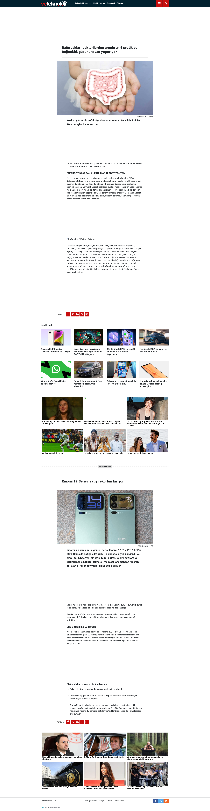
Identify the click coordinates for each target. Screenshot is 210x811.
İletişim (109, 801)
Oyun (102, 3)
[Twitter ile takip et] (161, 801)
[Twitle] (73, 314)
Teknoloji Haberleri (83, 3)
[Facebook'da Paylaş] (68, 314)
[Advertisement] (105, 25)
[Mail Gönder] (87, 314)
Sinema (120, 3)
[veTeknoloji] (54, 3)
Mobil (95, 3)
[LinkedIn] (77, 314)
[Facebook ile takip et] (155, 801)
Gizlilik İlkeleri (119, 801)
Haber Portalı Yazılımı (52, 808)
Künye (102, 801)
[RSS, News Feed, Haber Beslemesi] (166, 801)
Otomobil (111, 3)
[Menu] (159, 3)
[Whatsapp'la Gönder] (82, 314)
